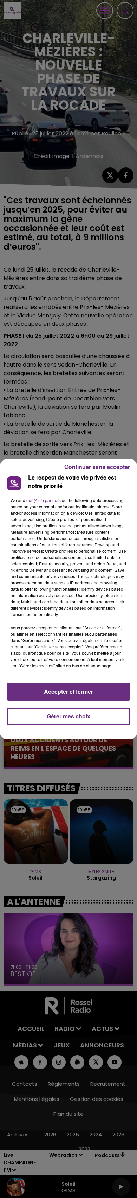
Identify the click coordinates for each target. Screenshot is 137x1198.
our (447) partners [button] (43, 500)
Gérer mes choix (68, 716)
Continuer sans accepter (97, 467)
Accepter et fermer (68, 691)
